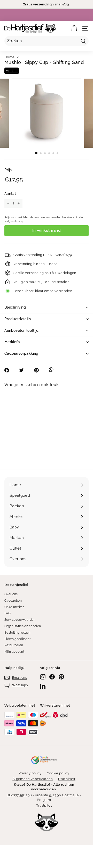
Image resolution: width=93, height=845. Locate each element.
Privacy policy (30, 773)
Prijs (8, 170)
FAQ (7, 613)
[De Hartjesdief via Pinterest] (61, 677)
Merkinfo (12, 342)
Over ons (11, 594)
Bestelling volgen (17, 632)
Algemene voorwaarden (32, 779)
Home (9, 57)
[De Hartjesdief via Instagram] (42, 677)
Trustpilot (44, 805)
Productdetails (17, 319)
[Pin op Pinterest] (39, 370)
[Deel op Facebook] (9, 370)
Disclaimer (66, 779)
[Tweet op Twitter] (24, 370)
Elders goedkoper (17, 639)
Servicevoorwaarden (19, 620)
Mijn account (14, 651)
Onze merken (14, 607)
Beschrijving (15, 307)
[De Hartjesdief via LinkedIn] (42, 686)
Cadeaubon (13, 600)
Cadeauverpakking (21, 353)
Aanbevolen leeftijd (21, 330)
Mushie (12, 71)
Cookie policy (58, 773)
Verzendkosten (40, 217)
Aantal (10, 194)
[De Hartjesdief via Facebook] (52, 677)
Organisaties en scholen (22, 626)
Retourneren (13, 645)
